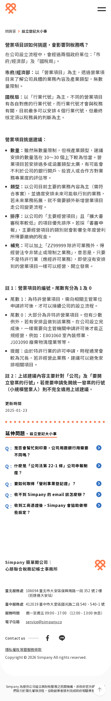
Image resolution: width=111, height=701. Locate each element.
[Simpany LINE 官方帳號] (62, 638)
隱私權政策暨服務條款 (23, 649)
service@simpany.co (44, 621)
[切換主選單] (102, 9)
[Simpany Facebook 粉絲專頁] (47, 638)
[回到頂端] (99, 689)
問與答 (10, 31)
